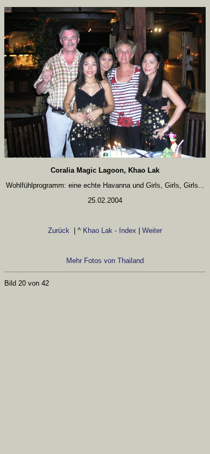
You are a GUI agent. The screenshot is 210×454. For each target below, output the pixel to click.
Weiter (152, 230)
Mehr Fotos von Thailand (105, 261)
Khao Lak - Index (109, 230)
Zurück (60, 230)
